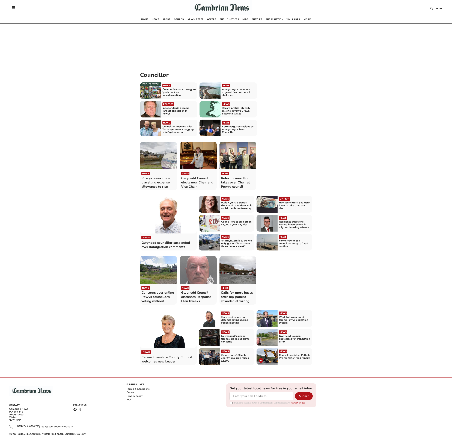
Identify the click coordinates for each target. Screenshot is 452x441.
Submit (304, 396)
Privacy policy (134, 396)
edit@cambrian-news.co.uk (57, 426)
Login (438, 8)
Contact (130, 392)
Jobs (129, 399)
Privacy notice (298, 402)
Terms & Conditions (138, 389)
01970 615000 (27, 426)
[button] (13, 7)
